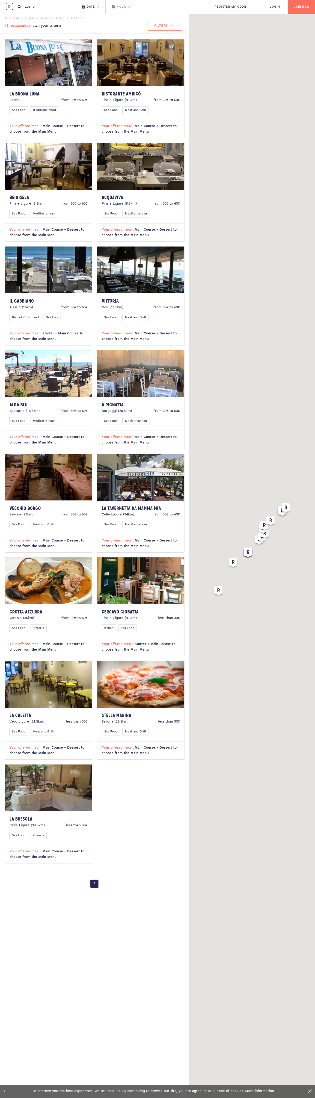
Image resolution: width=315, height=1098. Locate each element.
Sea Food (18, 110)
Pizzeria (38, 628)
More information (259, 1091)
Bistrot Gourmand (25, 317)
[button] (233, 563)
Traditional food (44, 110)
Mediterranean (44, 213)
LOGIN (275, 7)
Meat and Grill (135, 110)
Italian (108, 628)
